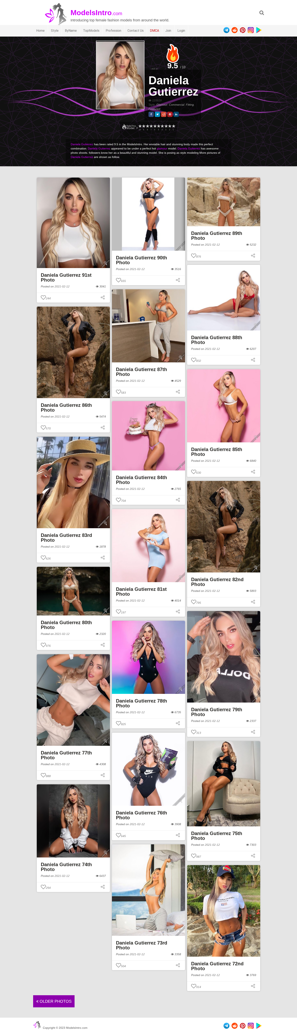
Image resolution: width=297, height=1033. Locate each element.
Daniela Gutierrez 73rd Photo (141, 945)
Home (40, 31)
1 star (173, 126)
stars (140, 126)
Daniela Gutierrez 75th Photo (216, 836)
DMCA (154, 31)
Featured (154, 108)
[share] (151, 114)
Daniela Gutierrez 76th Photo (141, 815)
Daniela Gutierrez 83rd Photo (66, 537)
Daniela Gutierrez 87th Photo (141, 372)
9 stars (143, 126)
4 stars (162, 126)
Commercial (176, 104)
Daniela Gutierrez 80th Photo (66, 625)
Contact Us (135, 31)
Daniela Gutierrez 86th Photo (66, 407)
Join (168, 31)
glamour (162, 148)
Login (181, 31)
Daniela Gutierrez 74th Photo (66, 867)
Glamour (161, 104)
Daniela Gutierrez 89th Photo (216, 235)
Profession (113, 31)
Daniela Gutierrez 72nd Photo (217, 966)
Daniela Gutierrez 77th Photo (66, 755)
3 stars (166, 126)
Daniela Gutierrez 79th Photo (216, 712)
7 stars (151, 126)
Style (55, 31)
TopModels (91, 31)
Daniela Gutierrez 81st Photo (141, 591)
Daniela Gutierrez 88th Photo (216, 340)
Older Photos (55, 1001)
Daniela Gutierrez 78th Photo (141, 703)
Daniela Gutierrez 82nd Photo (217, 582)
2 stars (169, 126)
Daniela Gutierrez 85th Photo (216, 452)
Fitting (190, 104)
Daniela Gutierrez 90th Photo (141, 260)
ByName (71, 31)
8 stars (147, 126)
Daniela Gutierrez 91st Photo (66, 277)
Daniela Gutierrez (173, 86)
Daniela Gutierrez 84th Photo (141, 480)
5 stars (158, 126)
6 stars (155, 126)
